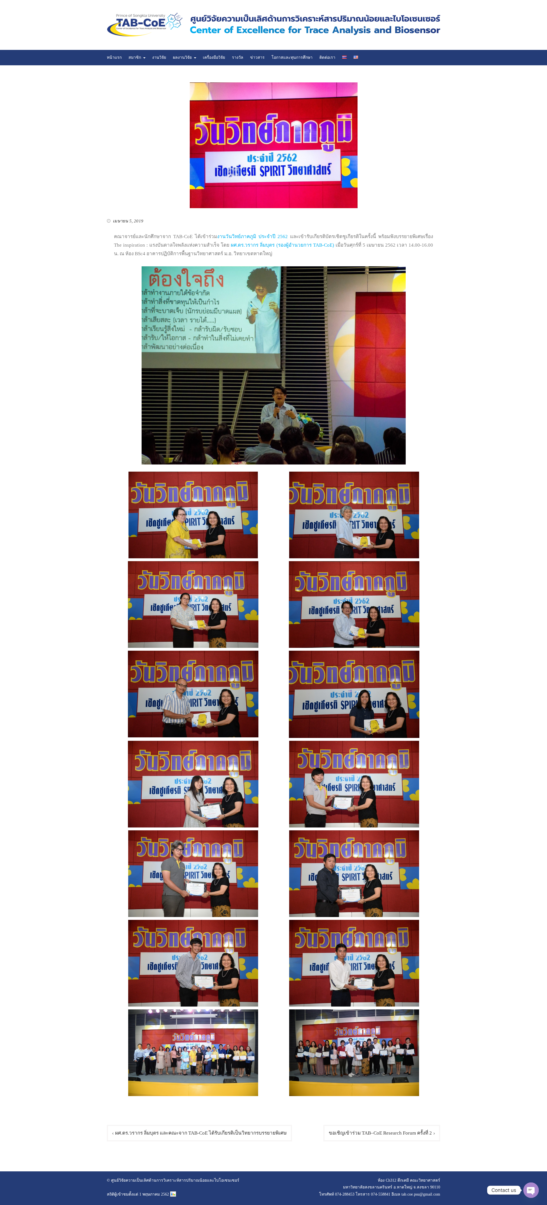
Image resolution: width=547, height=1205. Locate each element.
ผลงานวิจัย (182, 57)
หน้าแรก (114, 57)
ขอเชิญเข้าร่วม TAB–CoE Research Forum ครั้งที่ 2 (380, 1133)
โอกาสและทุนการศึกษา (292, 57)
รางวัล (237, 57)
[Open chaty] (531, 1190)
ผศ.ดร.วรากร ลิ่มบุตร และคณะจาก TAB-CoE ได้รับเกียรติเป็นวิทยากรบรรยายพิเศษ (201, 1133)
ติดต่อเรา (327, 57)
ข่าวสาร (257, 57)
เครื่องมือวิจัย (214, 57)
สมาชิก (134, 57)
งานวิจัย (159, 57)
